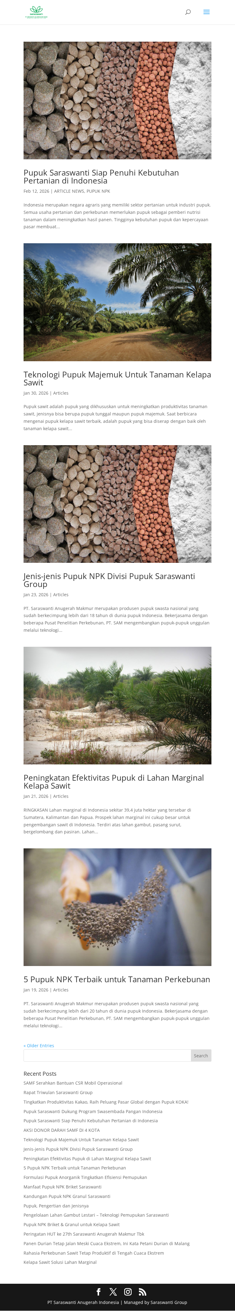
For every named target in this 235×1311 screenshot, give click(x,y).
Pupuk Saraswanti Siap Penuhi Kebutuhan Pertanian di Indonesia (101, 176)
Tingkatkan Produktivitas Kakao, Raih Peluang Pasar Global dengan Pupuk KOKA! (106, 1102)
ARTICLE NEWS (69, 191)
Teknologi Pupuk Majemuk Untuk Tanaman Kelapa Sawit (117, 378)
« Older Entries (39, 1045)
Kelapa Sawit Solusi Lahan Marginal (60, 1262)
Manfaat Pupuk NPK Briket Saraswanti (63, 1187)
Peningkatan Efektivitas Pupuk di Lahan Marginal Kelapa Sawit (114, 781)
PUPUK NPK (98, 191)
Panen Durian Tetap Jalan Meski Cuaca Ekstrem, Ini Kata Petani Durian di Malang (107, 1243)
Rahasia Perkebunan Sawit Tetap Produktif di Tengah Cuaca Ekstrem (94, 1253)
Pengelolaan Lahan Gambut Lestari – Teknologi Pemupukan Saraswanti (96, 1215)
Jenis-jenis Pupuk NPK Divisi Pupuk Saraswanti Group (109, 579)
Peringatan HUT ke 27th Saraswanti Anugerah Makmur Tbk (84, 1234)
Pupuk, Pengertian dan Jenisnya (56, 1206)
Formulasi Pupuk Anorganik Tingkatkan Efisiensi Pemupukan (85, 1177)
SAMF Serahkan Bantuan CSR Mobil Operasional (73, 1083)
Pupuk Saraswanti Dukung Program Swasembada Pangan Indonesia (93, 1111)
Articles (61, 393)
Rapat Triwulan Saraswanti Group (58, 1092)
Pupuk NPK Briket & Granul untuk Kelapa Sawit (72, 1224)
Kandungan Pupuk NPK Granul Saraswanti (67, 1196)
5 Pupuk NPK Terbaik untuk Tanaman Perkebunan (117, 979)
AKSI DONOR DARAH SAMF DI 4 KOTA (62, 1130)
